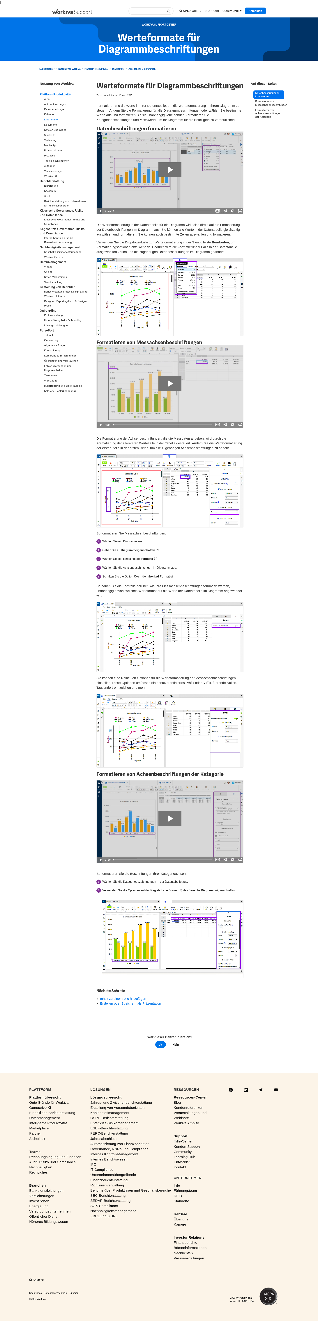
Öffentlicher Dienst (43, 1216)
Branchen (37, 1185)
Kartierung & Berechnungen (60, 355)
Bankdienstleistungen (46, 1190)
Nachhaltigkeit (40, 1167)
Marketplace (39, 1128)
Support (180, 1136)
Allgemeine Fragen (55, 345)
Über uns (181, 1219)
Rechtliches (38, 1172)
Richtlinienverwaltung (107, 1185)
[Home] (72, 12)
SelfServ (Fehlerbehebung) (60, 390)
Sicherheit (37, 1139)
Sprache (191, 11)
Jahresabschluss (103, 1139)
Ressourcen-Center (190, 1097)
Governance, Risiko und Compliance (119, 1149)
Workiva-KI (50, 176)
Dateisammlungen (54, 109)
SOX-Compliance (104, 1206)
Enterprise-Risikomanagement (114, 1123)
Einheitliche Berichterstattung (52, 1113)
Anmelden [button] (255, 11)
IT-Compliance (101, 1170)
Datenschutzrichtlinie (56, 1293)
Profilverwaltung (53, 315)
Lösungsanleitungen (56, 325)
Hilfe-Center (183, 1141)
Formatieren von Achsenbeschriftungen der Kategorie (268, 113)
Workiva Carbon (53, 257)
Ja (160, 1045)
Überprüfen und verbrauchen (61, 360)
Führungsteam (185, 1190)
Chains (48, 271)
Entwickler (182, 1162)
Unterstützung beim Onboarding (63, 320)
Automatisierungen (55, 104)
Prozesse (49, 155)
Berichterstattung (52, 181)
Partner (35, 1133)
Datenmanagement (53, 262)
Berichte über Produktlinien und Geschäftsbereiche (130, 1190)
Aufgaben (49, 165)
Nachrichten (183, 1253)
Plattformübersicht (45, 1097)
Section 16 (50, 190)
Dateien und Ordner (55, 129)
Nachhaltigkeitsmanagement (60, 247)
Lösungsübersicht (105, 1097)
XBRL (47, 196)
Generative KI (40, 1108)
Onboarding (48, 310)
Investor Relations (189, 1237)
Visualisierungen (53, 171)
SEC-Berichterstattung (108, 1195)
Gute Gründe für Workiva (49, 1102)
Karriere (180, 1214)
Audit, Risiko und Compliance (52, 1162)
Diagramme (118, 69)
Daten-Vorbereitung (55, 276)
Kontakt (180, 1167)
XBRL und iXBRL (104, 1216)
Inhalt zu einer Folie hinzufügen (123, 999)
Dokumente (51, 124)
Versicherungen (41, 1196)
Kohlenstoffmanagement (109, 1113)
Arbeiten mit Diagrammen (142, 69)
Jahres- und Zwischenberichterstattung (121, 1102)
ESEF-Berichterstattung (109, 1128)
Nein (175, 1045)
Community (183, 1152)
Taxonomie (50, 375)
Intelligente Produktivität (48, 1123)
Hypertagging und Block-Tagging (63, 385)
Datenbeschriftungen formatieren (267, 94)
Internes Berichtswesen (109, 1159)
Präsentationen (53, 150)
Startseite (49, 134)
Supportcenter (46, 69)
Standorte (181, 1201)
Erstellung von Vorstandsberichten (117, 1108)
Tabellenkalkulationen (56, 160)
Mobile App (50, 145)
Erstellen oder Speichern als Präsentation (130, 1003)
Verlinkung (50, 140)
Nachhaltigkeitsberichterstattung (63, 251)
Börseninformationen (190, 1248)
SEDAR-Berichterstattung (110, 1201)
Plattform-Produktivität (96, 69)
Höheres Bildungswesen (48, 1222)
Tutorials (49, 335)
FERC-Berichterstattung (109, 1133)
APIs (47, 98)
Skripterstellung (53, 282)
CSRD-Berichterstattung (109, 1118)
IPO (93, 1164)
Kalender (49, 114)
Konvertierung (52, 350)
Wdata (48, 266)
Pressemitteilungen (189, 1258)
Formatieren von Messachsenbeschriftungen (269, 103)
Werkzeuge (50, 380)
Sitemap (74, 1293)
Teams (34, 1152)
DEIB (178, 1196)
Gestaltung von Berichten (57, 287)
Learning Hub (184, 1157)
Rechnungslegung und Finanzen (55, 1157)
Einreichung (51, 185)
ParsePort (47, 330)
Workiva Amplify (186, 1123)
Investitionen (39, 1201)
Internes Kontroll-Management (114, 1154)
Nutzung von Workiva (69, 69)
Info (177, 1185)
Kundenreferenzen (188, 1108)
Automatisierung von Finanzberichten (119, 1144)
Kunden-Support (187, 1147)
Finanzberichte (185, 1243)
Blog (177, 1102)
